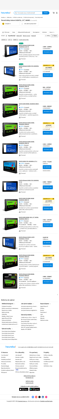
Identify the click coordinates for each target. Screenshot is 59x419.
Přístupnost (4, 372)
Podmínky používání (6, 359)
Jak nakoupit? (18, 355)
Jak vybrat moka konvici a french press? (29, 306)
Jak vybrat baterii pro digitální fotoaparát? (29, 310)
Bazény (42, 310)
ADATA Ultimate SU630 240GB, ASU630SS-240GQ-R (26, 123)
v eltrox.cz (45, 163)
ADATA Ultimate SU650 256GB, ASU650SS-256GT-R (26, 142)
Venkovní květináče (6, 320)
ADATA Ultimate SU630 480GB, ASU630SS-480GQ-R (26, 256)
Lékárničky (4, 314)
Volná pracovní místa (6, 361)
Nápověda (32, 372)
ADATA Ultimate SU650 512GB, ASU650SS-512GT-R (26, 46)
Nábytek (42, 318)
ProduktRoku (47, 359)
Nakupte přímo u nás (20, 361)
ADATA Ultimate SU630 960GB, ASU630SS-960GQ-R (26, 274)
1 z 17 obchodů (46, 71)
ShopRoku (46, 357)
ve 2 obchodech (46, 278)
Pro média (3, 364)
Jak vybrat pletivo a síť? (26, 308)
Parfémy (42, 308)
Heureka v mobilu (19, 357)
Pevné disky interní (39, 17)
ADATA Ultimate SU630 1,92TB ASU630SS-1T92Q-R (26, 238)
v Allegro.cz (45, 239)
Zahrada (42, 316)
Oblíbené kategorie (7, 304)
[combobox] (28, 12)
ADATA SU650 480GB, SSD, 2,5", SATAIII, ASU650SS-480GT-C (29, 218)
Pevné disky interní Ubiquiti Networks (10, 339)
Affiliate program (33, 368)
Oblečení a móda (44, 320)
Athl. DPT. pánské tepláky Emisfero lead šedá (29, 327)
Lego (41, 314)
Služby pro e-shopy (34, 359)
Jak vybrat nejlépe (26, 304)
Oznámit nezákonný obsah (7, 370)
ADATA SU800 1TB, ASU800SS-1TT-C (28, 161)
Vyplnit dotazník (29, 383)
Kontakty (3, 357)
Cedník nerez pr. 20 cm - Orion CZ (29, 317)
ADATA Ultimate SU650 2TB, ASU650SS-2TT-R (29, 181)
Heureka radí (18, 359)
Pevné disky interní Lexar (8, 335)
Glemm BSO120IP (25, 321)
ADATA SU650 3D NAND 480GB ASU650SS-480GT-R (26, 199)
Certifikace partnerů (48, 361)
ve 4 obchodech (46, 221)
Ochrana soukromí (19, 366)
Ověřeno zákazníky (48, 355)
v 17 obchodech (46, 89)
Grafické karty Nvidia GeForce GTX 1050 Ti (10, 324)
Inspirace (46, 364)
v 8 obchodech (46, 146)
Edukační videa (33, 370)
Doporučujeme (44, 304)
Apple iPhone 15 (44, 306)
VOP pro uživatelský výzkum (22, 372)
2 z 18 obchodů (46, 205)
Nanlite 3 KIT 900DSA (26, 329)
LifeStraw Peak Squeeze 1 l (27, 325)
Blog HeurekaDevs (5, 368)
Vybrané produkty (26, 315)
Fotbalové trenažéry (7, 306)
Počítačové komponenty (28, 17)
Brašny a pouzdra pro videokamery (10, 308)
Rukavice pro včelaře (7, 310)
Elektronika (9, 17)
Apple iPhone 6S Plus (7, 318)
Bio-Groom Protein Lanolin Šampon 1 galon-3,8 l (29, 319)
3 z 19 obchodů (46, 261)
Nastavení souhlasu (20, 364)
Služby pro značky (34, 364)
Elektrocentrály (5, 312)
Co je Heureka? (4, 355)
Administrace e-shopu (35, 355)
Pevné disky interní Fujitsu (8, 337)
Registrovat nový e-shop (35, 357)
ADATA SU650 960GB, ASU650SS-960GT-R (29, 104)
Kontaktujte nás (29, 378)
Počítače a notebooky (17, 17)
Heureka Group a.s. (22, 401)
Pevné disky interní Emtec (8, 333)
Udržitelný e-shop (48, 366)
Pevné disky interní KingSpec (9, 331)
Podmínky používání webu (46, 401)
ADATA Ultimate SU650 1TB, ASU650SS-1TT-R (29, 66)
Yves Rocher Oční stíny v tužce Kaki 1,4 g (29, 323)
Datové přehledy (33, 366)
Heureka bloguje (5, 366)
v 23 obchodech (46, 48)
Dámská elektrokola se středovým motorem (10, 322)
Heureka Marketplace (35, 361)
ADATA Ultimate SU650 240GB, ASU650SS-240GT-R (26, 85)
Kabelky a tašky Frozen (7, 316)
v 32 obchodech (46, 108)
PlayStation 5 (43, 312)
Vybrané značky (6, 329)
